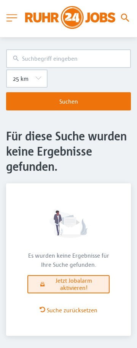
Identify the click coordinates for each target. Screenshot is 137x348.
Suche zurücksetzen (72, 310)
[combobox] (68, 58)
